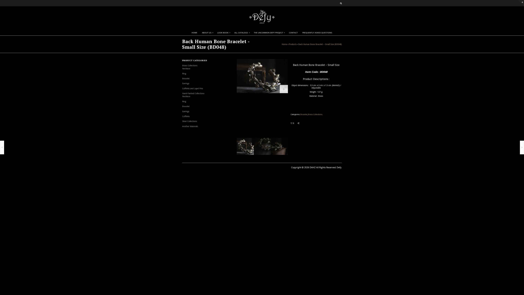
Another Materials (190, 126)
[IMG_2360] (262, 76)
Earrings (185, 83)
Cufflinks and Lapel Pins (192, 88)
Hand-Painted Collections (193, 93)
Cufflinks (186, 116)
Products (293, 44)
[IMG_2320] (279, 146)
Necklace (186, 68)
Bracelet (303, 114)
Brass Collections (315, 114)
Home (284, 44)
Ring (184, 73)
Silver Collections (189, 121)
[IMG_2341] (262, 146)
